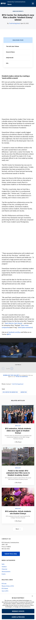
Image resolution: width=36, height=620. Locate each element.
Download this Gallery (11, 375)
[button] (32, 596)
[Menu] (32, 3)
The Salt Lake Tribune (12, 46)
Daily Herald (9, 57)
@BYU (9, 334)
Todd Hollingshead (14, 23)
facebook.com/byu (14, 332)
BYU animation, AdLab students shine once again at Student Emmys (18, 430)
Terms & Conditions (22, 376)
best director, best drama (13, 323)
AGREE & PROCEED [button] (18, 617)
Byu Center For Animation (10, 392)
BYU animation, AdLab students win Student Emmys (18, 512)
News (9, 4)
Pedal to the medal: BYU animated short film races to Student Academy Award (18, 472)
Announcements (18, 11)
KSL (7, 63)
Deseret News (10, 52)
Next (17, 529)
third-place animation (25, 327)
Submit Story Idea (11, 554)
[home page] (3, 3)
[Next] (11, 368)
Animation (24, 392)
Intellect (18, 425)
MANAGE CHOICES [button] (18, 611)
